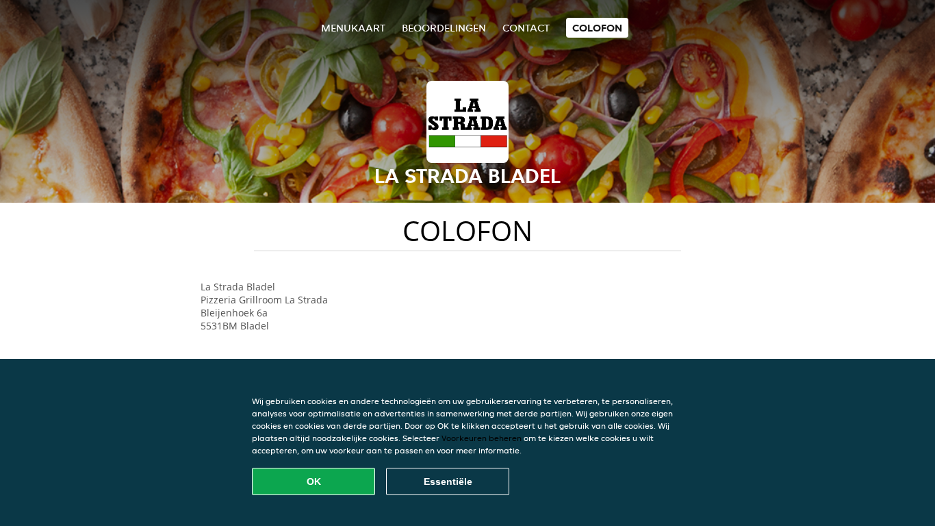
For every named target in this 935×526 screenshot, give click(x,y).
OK (314, 481)
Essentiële (448, 481)
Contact (526, 28)
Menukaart (353, 28)
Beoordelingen (444, 28)
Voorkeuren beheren (481, 438)
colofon (597, 28)
